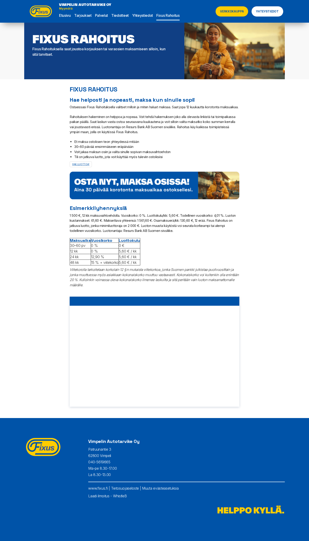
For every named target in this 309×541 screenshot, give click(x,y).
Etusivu (65, 15)
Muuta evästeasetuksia (160, 488)
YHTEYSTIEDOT (267, 11)
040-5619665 (99, 462)
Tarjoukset (83, 15)
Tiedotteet (120, 15)
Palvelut (101, 15)
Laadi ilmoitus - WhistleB (107, 496)
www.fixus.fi (98, 488)
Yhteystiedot (142, 15)
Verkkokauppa (232, 11)
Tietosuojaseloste (125, 488)
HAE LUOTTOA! (80, 164)
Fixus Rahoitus (168, 15)
